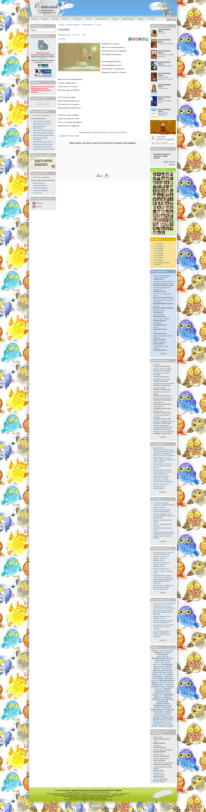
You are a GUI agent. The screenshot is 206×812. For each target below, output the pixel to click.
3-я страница (158, 248)
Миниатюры (166, 680)
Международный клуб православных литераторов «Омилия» (103, 132)
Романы (168, 712)
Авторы (55, 19)
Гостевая (151, 19)
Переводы (159, 693)
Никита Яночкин (38, 183)
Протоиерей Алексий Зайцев (43, 135)
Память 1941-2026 (159, 342)
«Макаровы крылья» (165, 66)
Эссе (155, 725)
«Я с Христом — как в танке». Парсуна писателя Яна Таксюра (163, 626)
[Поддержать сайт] (103, 177)
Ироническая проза (162, 672)
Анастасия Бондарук (40, 190)
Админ (140, 19)
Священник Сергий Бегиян (42, 146)
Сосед (155, 327)
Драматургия (159, 666)
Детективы (159, 662)
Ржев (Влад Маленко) (161, 569)
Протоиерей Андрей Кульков (43, 130)
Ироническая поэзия (163, 670)
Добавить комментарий (70, 136)
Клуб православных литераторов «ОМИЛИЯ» (104, 793)
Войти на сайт (43, 104)
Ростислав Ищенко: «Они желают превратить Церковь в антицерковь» (164, 515)
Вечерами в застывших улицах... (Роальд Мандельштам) (161, 564)
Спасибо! (156, 364)
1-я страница (158, 243)
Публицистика (163, 705)
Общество (157, 684)
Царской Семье (158, 314)
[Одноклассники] (133, 39)
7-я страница (158, 258)
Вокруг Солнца (158, 310)
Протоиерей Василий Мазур (43, 144)
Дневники (167, 664)
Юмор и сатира (166, 726)
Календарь (158, 676)
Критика (168, 676)
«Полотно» (162, 33)
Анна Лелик (37, 193)
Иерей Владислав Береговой (43, 149)
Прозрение (157, 745)
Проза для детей (162, 699)
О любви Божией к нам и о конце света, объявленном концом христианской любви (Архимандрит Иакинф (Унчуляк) (163, 579)
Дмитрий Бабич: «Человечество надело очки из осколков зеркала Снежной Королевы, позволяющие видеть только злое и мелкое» (164, 451)
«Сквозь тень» (163, 88)
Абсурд (155, 650)
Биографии (162, 654)
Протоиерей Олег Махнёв (42, 124)
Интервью (77, 19)
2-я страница (158, 246)
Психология (163, 703)
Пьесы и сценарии (163, 708)
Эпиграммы (167, 724)
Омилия (170, 687)
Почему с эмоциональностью (163, 421)
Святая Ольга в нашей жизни (163, 762)
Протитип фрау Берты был (163, 398)
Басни (169, 652)
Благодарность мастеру (162, 379)
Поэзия (62, 39)
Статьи (88, 19)
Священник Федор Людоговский (39, 127)
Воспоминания (162, 660)
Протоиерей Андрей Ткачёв (43, 142)
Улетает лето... (158, 754)
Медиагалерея (128, 19)
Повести (157, 695)
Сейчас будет (158, 402)
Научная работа (166, 682)
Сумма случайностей (161, 758)
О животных (158, 686)
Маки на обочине (159, 507)
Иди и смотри (158, 737)
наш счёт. (43, 58)
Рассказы (157, 709)
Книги (64, 19)
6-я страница (158, 255)
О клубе (115, 19)
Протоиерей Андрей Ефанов (43, 133)
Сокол (155, 741)
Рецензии (158, 712)
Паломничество (162, 691)
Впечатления (158, 411)
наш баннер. (48, 62)
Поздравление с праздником (163, 431)
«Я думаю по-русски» (165, 43)
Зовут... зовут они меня (161, 319)
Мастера (156, 306)
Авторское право (166, 650)
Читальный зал (101, 19)
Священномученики (162, 714)
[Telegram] (136, 39)
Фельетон (168, 722)
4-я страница (158, 250)
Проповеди (162, 701)
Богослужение (163, 656)
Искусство (157, 674)
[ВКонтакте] (130, 39)
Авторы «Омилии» (73, 25)
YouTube (39, 206)
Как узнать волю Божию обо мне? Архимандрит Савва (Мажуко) (163, 612)
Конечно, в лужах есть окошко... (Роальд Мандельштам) (161, 558)
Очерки (167, 688)
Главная (34, 19)
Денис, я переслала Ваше (162, 369)
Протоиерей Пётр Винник (42, 121)
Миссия (155, 682)
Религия (169, 709)
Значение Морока (159, 387)
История (168, 674)
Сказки (157, 717)
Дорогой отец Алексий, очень (163, 383)
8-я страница (158, 260)
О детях (169, 684)
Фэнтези (157, 724)
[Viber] (140, 39)
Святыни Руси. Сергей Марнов (164, 603)
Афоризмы (159, 652)
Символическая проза (162, 716)
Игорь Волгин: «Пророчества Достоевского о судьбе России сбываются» (163, 587)
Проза (167, 697)
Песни (168, 693)
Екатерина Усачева (40, 185)
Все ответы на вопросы (41, 115)
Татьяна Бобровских (40, 188)
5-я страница (158, 253)
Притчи (158, 697)
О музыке (158, 689)
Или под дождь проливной (162, 750)
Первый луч (157, 323)
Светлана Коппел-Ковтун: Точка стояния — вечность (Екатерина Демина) (162, 471)
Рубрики (45, 19)
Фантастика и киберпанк (163, 721)
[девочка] (79, 70)
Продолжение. (158, 406)
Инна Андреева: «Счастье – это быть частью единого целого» (163, 465)
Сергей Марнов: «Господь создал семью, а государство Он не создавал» (163, 459)
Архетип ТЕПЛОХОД (160, 779)
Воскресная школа (162, 658)
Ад (154, 331)
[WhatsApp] (143, 39)
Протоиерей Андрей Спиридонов (40, 138)
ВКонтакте (39, 203)
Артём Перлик (87, 25)
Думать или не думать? (161, 484)
